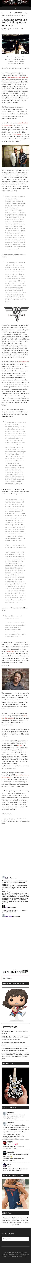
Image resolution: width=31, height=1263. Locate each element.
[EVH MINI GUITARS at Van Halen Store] (15, 1103)
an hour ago (12, 1160)
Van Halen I (6, 1218)
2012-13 (10, 821)
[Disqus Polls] (15, 851)
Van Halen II (15, 1218)
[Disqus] (15, 897)
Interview (24, 821)
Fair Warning (15, 1220)
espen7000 (10, 1152)
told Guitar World (24, 362)
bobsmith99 (10, 1112)
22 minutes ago (12, 1148)
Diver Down (24, 1220)
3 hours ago (19, 1170)
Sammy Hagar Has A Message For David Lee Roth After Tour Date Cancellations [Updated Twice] (15, 1056)
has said (19, 745)
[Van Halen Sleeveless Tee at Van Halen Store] (15, 1208)
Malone (9, 1164)
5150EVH (9, 1142)
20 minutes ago (12, 1138)
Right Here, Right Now (8, 1222)
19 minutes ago (12, 1118)
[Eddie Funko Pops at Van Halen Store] (15, 1023)
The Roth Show (9, 651)
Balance (18, 1222)
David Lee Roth (17, 821)
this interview (17, 134)
